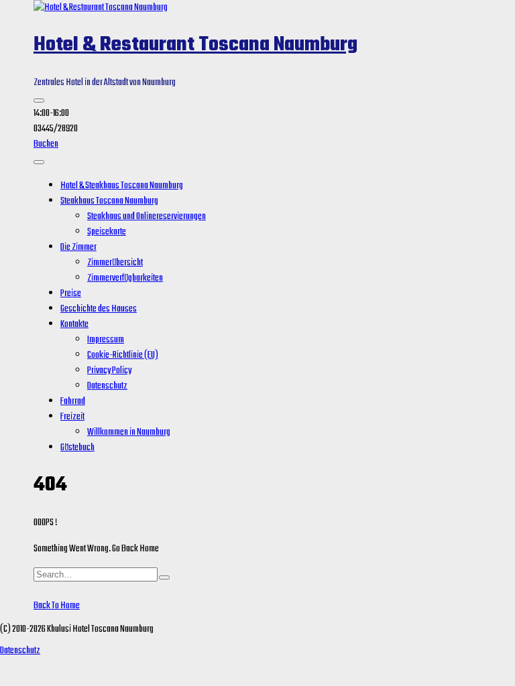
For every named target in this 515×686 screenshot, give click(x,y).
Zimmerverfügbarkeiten (125, 278)
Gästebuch (77, 448)
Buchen (46, 144)
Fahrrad (72, 401)
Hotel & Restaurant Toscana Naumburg (195, 44)
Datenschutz (107, 386)
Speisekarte (106, 232)
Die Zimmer (78, 247)
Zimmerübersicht (115, 263)
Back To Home (57, 606)
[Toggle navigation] (39, 162)
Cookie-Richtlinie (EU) (122, 355)
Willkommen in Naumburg (128, 432)
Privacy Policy (109, 371)
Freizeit (72, 417)
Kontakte (74, 324)
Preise (70, 293)
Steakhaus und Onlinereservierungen (146, 216)
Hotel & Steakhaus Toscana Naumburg (121, 186)
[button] (39, 100)
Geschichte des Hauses (98, 309)
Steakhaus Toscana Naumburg (109, 201)
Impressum (105, 340)
